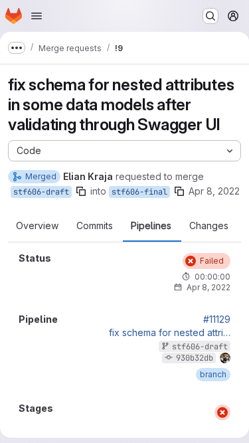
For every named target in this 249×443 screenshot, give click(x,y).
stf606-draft (41, 192)
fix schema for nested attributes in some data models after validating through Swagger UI (169, 332)
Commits (94, 226)
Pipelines (151, 226)
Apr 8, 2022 (214, 191)
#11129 (216, 319)
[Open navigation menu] (36, 16)
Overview (37, 226)
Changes (208, 226)
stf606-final (139, 192)
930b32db (194, 358)
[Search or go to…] (210, 16)
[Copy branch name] (81, 191)
